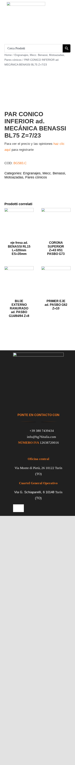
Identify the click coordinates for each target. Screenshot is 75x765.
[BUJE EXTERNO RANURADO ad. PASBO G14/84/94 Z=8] (19, 269)
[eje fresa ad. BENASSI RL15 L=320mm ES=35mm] (19, 211)
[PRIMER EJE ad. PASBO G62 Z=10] (56, 269)
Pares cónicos (36, 177)
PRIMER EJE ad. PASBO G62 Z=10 (56, 304)
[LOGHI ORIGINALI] (26, 3)
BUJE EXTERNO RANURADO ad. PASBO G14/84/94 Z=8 (19, 308)
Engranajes (32, 173)
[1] (37, 99)
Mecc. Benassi (53, 173)
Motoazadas (13, 177)
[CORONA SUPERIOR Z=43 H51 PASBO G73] (56, 211)
